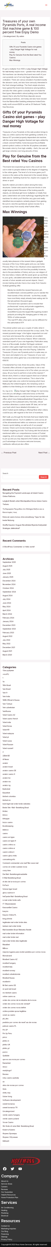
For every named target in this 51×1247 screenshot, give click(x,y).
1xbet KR (6, 730)
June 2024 (7, 603)
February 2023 (8, 633)
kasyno (5, 911)
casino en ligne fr (9, 841)
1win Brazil (7, 689)
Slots (4, 1089)
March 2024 (7, 614)
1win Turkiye (7, 704)
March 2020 (7, 655)
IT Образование (9, 904)
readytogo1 (7, 1070)
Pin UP (5, 1030)
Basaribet (6, 793)
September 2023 (9, 629)
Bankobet (6, 789)
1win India (6, 696)
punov (5, 1052)
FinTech (6, 885)
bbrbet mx (7, 800)
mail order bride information (13, 933)
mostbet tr (6, 982)
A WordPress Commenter (12, 547)
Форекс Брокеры (10, 1133)
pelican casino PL (9, 1026)
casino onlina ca (9, 845)
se (4, 1082)
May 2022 (6, 644)
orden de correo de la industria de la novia (19, 1000)
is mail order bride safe (12, 900)
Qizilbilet (6, 1056)
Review (5, 1074)
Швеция (6, 1141)
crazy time (7, 870)
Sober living (7, 1096)
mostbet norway (9, 970)
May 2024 (6, 607)
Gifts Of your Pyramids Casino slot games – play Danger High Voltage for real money (25, 49)
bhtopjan (6, 819)
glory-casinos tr (9, 893)
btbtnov (6, 830)
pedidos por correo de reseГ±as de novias (20, 1022)
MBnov (5, 948)
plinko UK (6, 1045)
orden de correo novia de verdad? (16, 1004)
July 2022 (6, 640)
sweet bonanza (9, 1104)
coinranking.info (9, 859)
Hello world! (30, 547)
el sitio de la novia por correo (14, 882)
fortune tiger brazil (10, 889)
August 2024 (7, 596)
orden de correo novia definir (14, 1008)
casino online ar (9, 848)
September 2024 (9, 592)
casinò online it (8, 852)
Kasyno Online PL (9, 915)
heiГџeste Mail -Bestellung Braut (15, 896)
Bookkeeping (8, 826)
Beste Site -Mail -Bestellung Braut (16, 808)
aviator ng (6, 785)
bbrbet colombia (9, 796)
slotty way (6, 1093)
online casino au (9, 996)
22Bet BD (6, 756)
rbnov (5, 1067)
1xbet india (7, 722)
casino (5, 833)
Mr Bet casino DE (9, 985)
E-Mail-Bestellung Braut (12, 878)
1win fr (5, 693)
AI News (6, 759)
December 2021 (9, 647)
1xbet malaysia (8, 733)
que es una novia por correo (14, 1059)
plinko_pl (6, 1048)
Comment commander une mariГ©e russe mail (20, 863)
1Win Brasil (7, 685)
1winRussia (7, 711)
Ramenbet (7, 1063)
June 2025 (7, 573)
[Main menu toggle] (46, 5)
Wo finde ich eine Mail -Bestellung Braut (18, 1126)
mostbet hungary (9, 963)
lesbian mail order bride (12, 926)
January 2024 (8, 621)
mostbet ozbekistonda (11, 974)
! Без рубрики (8, 670)
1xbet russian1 (8, 748)
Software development (12, 1100)
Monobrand (7, 956)
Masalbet (6, 945)
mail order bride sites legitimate (15, 941)
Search (5, 473)
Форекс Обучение (10, 1137)
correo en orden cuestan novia (15, 867)
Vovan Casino (8, 1122)
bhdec (5, 811)
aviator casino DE (9, 770)
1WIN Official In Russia (11, 700)
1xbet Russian (8, 744)
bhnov (5, 815)
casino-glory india (10, 856)
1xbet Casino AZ (9, 715)
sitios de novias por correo (13, 1085)
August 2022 (7, 636)
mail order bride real (11, 937)
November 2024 (9, 584)
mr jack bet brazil (9, 989)
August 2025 (7, 566)
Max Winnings (14, 60)
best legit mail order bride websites (16, 804)
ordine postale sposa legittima (14, 1011)
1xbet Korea (7, 726)
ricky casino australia (11, 1078)
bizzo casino (8, 822)
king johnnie (7, 919)
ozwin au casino (9, 1015)
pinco (5, 1037)
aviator (5, 763)
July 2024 (6, 599)
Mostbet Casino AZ (10, 959)
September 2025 (9, 562)
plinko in (6, 1041)
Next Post (44, 452)
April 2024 (7, 610)
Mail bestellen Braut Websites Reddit (17, 930)
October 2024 (8, 588)
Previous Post (8, 452)
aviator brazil (8, 767)
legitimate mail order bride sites (15, 922)
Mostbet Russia (8, 978)
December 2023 (9, 625)
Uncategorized (9, 36)
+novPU (6, 674)
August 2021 (7, 651)
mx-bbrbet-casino (10, 993)
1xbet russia (7, 741)
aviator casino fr (9, 774)
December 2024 (9, 581)
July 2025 (6, 570)
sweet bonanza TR (10, 1107)
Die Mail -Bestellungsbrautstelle (15, 874)
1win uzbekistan (9, 707)
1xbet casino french (10, 719)
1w (4, 682)
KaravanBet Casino (10, 907)
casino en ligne (8, 837)
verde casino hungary (11, 1115)
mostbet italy (7, 967)
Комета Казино (9, 1130)
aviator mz (7, 782)
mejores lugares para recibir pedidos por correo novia (24, 952)
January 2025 (8, 577)
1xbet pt (6, 737)
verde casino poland (11, 1119)
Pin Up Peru (7, 1033)
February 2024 (8, 618)
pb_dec (6, 1019)
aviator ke (6, 778)
